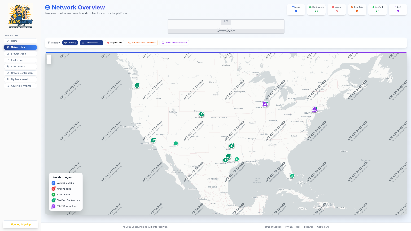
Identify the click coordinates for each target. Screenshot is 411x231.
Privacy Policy (292, 226)
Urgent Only (116, 42)
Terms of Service (272, 226)
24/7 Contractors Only (176, 42)
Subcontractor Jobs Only (144, 42)
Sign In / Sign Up (20, 224)
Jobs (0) (72, 42)
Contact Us (323, 226)
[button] (314, 109)
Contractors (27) (93, 42)
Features (308, 226)
